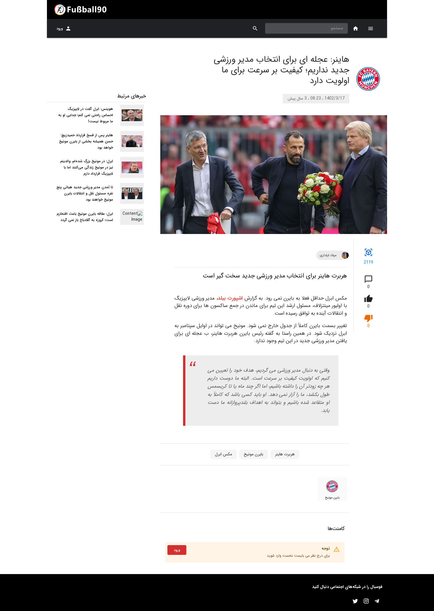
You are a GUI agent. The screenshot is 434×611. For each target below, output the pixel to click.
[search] (255, 28)
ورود (59, 28)
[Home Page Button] (355, 28)
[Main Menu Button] (370, 28)
